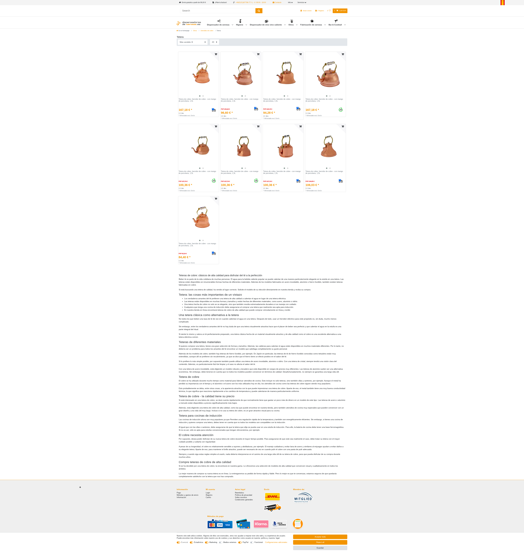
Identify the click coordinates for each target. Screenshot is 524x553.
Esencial (184, 542)
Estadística (198, 542)
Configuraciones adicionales (276, 542)
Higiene (240, 25)
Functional (258, 542)
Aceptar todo (320, 537)
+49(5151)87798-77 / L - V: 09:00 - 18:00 (251, 2)
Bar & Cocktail (335, 25)
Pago (179, 493)
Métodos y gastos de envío (187, 495)
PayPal (245, 542)
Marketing (213, 542)
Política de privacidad (243, 495)
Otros (291, 25)
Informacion (181, 497)
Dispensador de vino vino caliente (266, 25)
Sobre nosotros (241, 497)
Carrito (208, 497)
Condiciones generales (244, 500)
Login (208, 493)
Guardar (320, 548)
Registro (209, 495)
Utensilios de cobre (206, 30)
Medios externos (229, 542)
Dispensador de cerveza (218, 25)
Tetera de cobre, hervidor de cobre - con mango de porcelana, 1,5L (197, 100)
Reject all (320, 542)
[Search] (258, 10)
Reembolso (239, 493)
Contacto (277, 2)
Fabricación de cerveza (311, 25)
